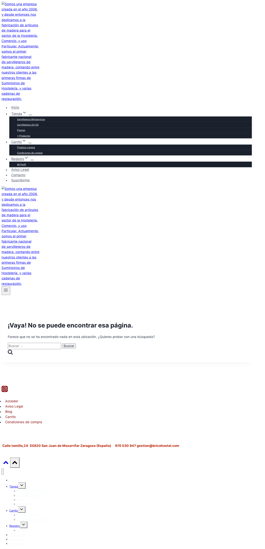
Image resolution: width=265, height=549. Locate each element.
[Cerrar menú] (3, 471)
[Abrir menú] (6, 290)
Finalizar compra (26, 147)
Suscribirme (20, 180)
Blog (8, 412)
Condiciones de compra (30, 152)
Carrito (10, 417)
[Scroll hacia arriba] (6, 463)
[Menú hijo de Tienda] (30, 114)
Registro (14, 525)
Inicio (15, 107)
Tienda (13, 486)
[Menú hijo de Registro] (32, 160)
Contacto (18, 175)
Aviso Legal (20, 170)
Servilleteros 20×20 (28, 124)
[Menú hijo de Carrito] (29, 143)
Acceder (11, 401)
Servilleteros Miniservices (31, 119)
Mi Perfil (21, 164)
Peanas (21, 130)
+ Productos (23, 135)
